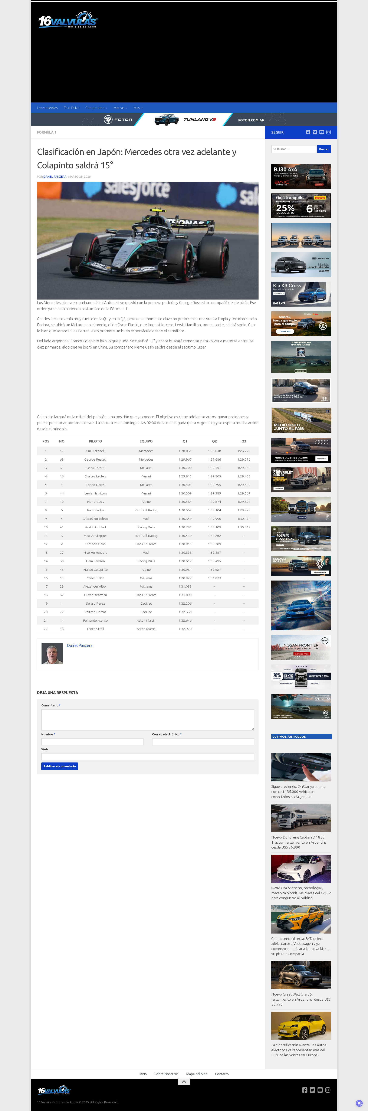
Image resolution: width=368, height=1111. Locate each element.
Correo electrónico (167, 734)
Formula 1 (46, 132)
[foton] (184, 119)
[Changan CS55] (301, 276)
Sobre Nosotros (166, 1074)
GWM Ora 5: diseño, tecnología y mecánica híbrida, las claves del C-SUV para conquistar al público (301, 893)
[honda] (301, 401)
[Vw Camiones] (301, 520)
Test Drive (71, 108)
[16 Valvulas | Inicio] (69, 20)
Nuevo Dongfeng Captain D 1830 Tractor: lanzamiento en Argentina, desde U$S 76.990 (299, 842)
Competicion (94, 108)
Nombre (48, 734)
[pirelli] (301, 217)
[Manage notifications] (359, 1103)
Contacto (222, 1074)
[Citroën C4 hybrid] (301, 717)
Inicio (143, 1074)
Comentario (50, 705)
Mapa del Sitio (196, 1074)
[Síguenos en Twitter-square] (314, 132)
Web (44, 749)
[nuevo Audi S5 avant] (301, 461)
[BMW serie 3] (301, 629)
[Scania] (301, 432)
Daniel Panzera (54, 176)
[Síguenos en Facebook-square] (307, 132)
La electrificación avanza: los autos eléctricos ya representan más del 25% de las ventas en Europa (298, 1050)
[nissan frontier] (301, 658)
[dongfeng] (301, 246)
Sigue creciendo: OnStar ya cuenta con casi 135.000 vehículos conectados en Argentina (298, 791)
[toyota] (301, 550)
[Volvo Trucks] (301, 688)
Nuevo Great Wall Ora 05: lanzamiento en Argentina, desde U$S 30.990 (301, 999)
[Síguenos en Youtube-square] (321, 132)
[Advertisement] (184, 70)
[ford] (301, 372)
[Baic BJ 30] (301, 187)
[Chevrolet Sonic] (301, 491)
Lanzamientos (47, 108)
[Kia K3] (301, 305)
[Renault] (301, 574)
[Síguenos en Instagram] (328, 132)
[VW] (301, 335)
